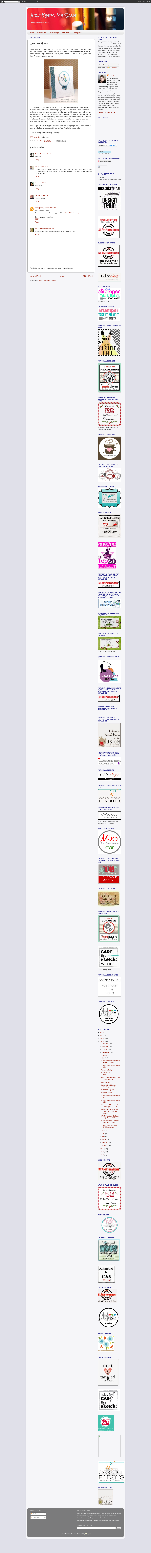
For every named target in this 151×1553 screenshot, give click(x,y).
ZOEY (37, 219)
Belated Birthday (107, 1093)
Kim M (112, 75)
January (105, 1145)
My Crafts (66, 33)
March (104, 1139)
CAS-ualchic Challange (72, 213)
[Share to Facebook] (63, 141)
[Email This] (57, 141)
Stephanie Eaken (41, 229)
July (103, 1058)
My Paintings (54, 33)
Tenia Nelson (40, 154)
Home (32, 33)
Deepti (37, 183)
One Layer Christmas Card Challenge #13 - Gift (110, 1106)
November (106, 1046)
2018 (102, 1032)
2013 (102, 1152)
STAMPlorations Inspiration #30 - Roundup (110, 1061)
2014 (102, 1149)
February (105, 1142)
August (104, 1055)
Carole (37, 195)
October (105, 1049)
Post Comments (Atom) (47, 280)
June (104, 1131)
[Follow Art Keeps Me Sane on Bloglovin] (107, 146)
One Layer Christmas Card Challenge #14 (110, 1078)
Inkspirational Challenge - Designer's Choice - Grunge (110, 1111)
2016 (102, 1038)
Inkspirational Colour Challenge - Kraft (108, 1086)
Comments (36, 1517)
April (103, 1136)
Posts (34, 1514)
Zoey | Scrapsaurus (42, 208)
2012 (102, 1155)
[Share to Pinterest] (65, 141)
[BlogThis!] (59, 141)
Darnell (37, 166)
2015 (102, 1041)
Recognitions (77, 33)
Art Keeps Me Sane (53, 15)
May (103, 1134)
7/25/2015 (49, 154)
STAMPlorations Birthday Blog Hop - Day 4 (110, 1117)
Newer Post (35, 276)
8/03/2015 (53, 208)
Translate (114, 67)
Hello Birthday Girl (107, 1090)
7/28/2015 (44, 195)
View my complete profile (106, 112)
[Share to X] (61, 141)
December (106, 1044)
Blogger (88, 1534)
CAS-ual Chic (35, 137)
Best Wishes (105, 1082)
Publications (41, 33)
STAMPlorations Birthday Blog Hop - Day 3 (110, 1121)
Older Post (88, 276)
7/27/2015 (44, 183)
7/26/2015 (44, 166)
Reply (37, 159)
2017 (102, 1035)
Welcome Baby (106, 1070)
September (106, 1052)
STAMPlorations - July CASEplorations (109, 1126)
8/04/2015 (51, 229)
